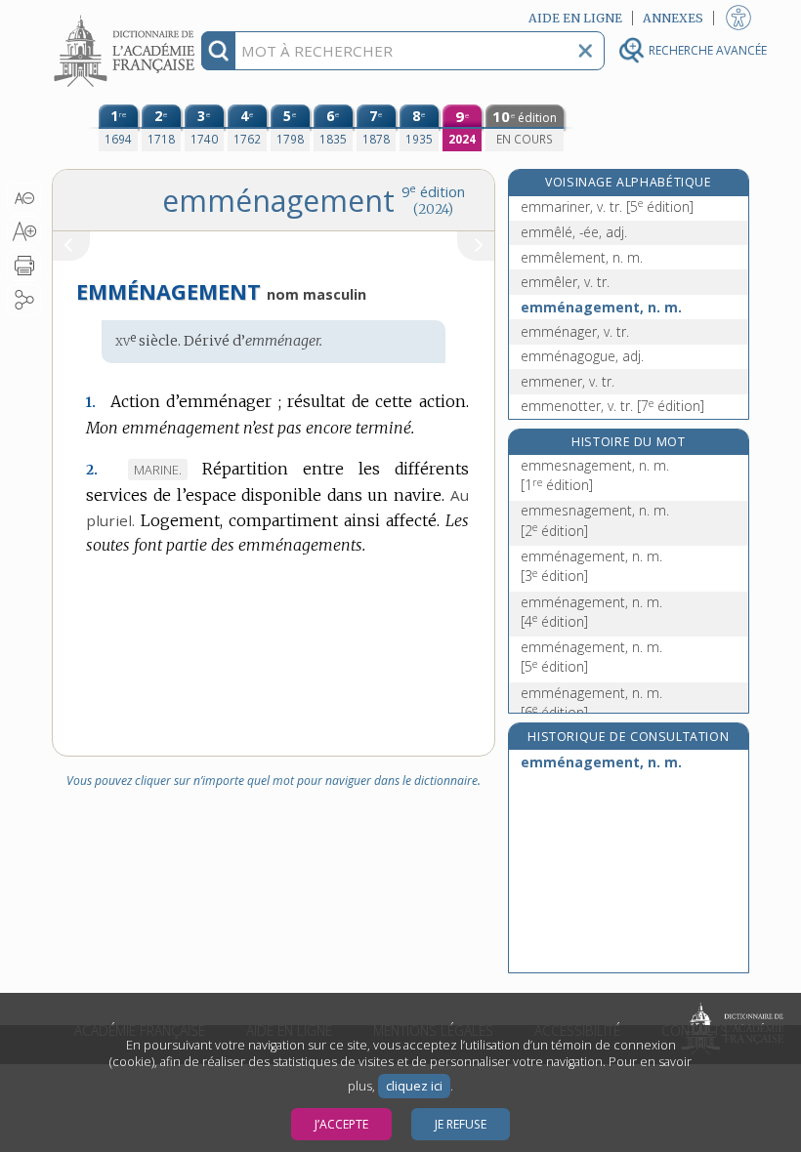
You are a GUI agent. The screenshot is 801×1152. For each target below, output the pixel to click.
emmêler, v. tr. (565, 281)
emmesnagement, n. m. (595, 475)
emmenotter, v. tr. (612, 405)
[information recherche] (218, 50)
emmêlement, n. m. (582, 257)
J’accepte (341, 1124)
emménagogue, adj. (582, 356)
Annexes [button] (673, 18)
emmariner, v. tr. (607, 206)
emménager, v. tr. (575, 331)
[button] (24, 198)
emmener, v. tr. (567, 381)
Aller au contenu (127, 17)
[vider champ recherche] (585, 50)
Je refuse (460, 1124)
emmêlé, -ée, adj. (574, 232)
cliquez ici (414, 1086)
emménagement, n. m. (601, 307)
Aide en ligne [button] (575, 18)
